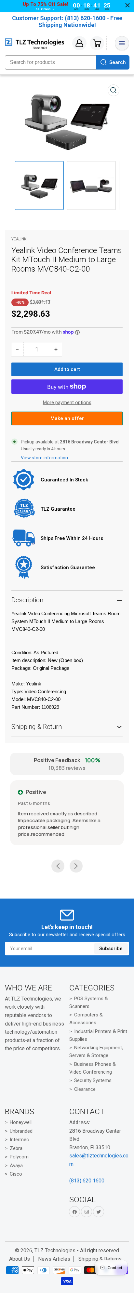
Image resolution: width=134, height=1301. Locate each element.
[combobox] (67, 62)
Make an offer (67, 420)
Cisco (16, 1174)
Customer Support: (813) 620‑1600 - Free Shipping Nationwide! (67, 21)
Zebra (16, 1148)
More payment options (67, 402)
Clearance (85, 1089)
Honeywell (21, 1122)
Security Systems (93, 1080)
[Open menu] (122, 43)
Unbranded (21, 1131)
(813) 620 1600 (86, 1181)
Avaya (16, 1165)
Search (117, 62)
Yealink (18, 239)
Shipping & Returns (100, 1259)
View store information (44, 457)
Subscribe (111, 948)
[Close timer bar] (127, 5)
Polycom (19, 1157)
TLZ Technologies (54, 1250)
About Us (19, 1259)
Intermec (19, 1139)
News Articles (54, 1259)
